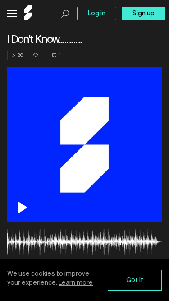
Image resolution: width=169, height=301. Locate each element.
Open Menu (12, 13)
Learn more (76, 283)
